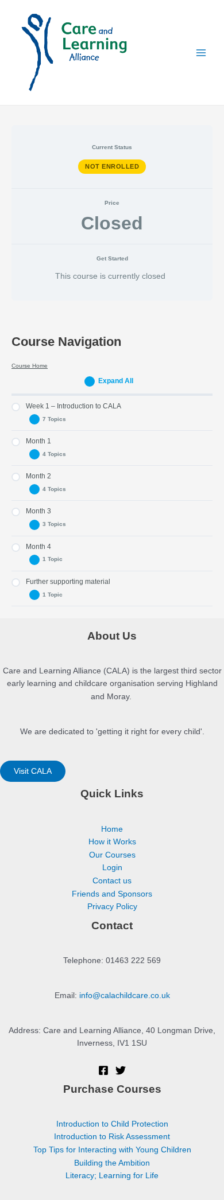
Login (112, 867)
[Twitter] (120, 1070)
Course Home (29, 366)
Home (112, 829)
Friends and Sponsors (112, 894)
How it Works (112, 841)
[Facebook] (103, 1070)
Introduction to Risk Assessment (112, 1136)
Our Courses (112, 855)
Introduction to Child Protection (112, 1124)
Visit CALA (33, 771)
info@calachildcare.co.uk (124, 995)
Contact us (112, 880)
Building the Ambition (112, 1163)
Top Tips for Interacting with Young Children (112, 1150)
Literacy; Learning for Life (112, 1175)
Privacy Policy (112, 906)
